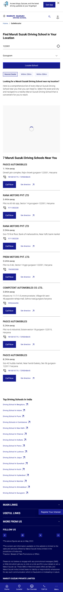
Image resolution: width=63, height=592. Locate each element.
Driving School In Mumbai (13, 481)
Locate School (31, 65)
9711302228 (13, 208)
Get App (49, 5)
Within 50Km (41, 74)
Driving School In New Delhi (14, 428)
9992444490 (13, 303)
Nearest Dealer (10, 74)
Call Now (9, 184)
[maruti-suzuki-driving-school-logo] (14, 17)
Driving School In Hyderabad (14, 475)
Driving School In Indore (12, 410)
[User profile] (57, 16)
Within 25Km (26, 74)
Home (5, 23)
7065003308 (13, 269)
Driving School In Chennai (13, 434)
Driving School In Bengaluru (14, 405)
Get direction (26, 184)
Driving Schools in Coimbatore (15, 422)
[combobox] (31, 55)
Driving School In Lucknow (13, 452)
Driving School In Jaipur (12, 458)
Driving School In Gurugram (14, 493)
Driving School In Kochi (12, 469)
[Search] (49, 16)
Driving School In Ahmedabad (15, 487)
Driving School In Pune (12, 416)
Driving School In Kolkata (13, 440)
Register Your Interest (51, 512)
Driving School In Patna (12, 446)
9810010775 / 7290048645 (19, 177)
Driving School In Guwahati (13, 463)
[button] (58, 46)
